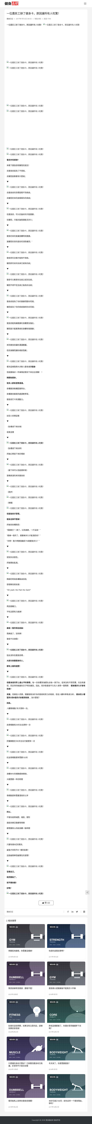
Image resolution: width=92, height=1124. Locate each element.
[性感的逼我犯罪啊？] (66, 936)
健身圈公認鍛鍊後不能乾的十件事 (62, 988)
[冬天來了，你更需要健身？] (66, 1048)
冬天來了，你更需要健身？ (59, 1063)
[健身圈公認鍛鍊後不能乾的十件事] (66, 973)
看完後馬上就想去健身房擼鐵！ (21, 1101)
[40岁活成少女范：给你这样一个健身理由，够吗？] (66, 1086)
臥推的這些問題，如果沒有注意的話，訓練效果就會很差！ (25, 1027)
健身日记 (10, 19)
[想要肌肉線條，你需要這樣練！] (26, 936)
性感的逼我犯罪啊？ (57, 951)
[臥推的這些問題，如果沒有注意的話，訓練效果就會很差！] (26, 1011)
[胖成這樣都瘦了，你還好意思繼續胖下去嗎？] (66, 1011)
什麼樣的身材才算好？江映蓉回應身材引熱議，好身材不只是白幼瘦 (25, 1064)
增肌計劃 (38, 19)
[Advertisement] (46, 44)
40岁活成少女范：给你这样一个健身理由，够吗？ (66, 1102)
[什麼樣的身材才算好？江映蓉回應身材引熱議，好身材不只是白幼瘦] (26, 1048)
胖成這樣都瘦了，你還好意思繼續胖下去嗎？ (65, 1027)
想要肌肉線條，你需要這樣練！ (21, 951)
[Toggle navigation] (85, 4)
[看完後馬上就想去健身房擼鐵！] (26, 1086)
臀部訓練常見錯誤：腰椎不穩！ (21, 988)
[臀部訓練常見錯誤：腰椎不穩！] (26, 973)
